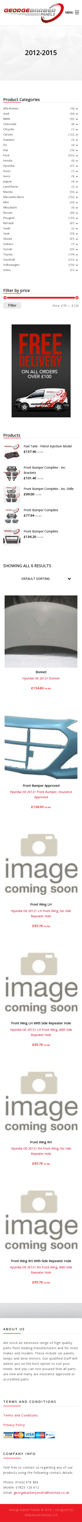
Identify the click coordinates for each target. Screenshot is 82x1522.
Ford (6, 155)
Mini (6, 202)
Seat (6, 233)
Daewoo (8, 140)
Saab (6, 228)
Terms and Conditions (20, 1415)
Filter (12, 305)
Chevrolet (9, 124)
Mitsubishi (10, 207)
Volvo (7, 270)
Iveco (6, 176)
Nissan (7, 213)
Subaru (8, 244)
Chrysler (8, 129)
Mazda (7, 192)
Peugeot (8, 218)
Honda (7, 160)
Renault (8, 223)
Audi (6, 114)
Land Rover (10, 186)
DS (5, 145)
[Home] (26, 12)
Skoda (7, 239)
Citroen (8, 134)
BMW (6, 119)
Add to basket (41, 691)
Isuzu (6, 171)
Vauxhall (9, 259)
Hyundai (8, 166)
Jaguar (7, 181)
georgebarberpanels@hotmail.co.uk (42, 1493)
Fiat (5, 150)
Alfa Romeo (11, 108)
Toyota (7, 254)
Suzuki (7, 249)
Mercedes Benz (13, 197)
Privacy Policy (14, 1425)
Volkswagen (11, 265)
